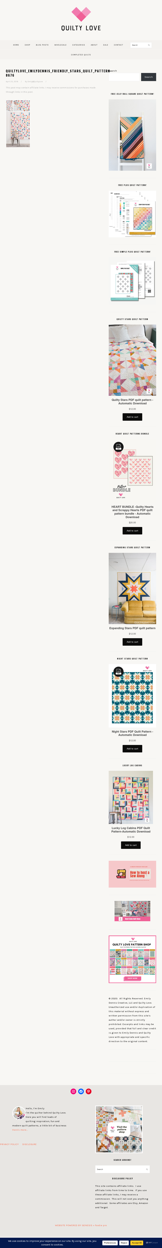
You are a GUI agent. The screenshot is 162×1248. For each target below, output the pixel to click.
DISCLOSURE (29, 1144)
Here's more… (20, 1129)
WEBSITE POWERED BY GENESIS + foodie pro (81, 1225)
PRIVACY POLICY (9, 1144)
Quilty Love (81, 18)
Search (113, 70)
